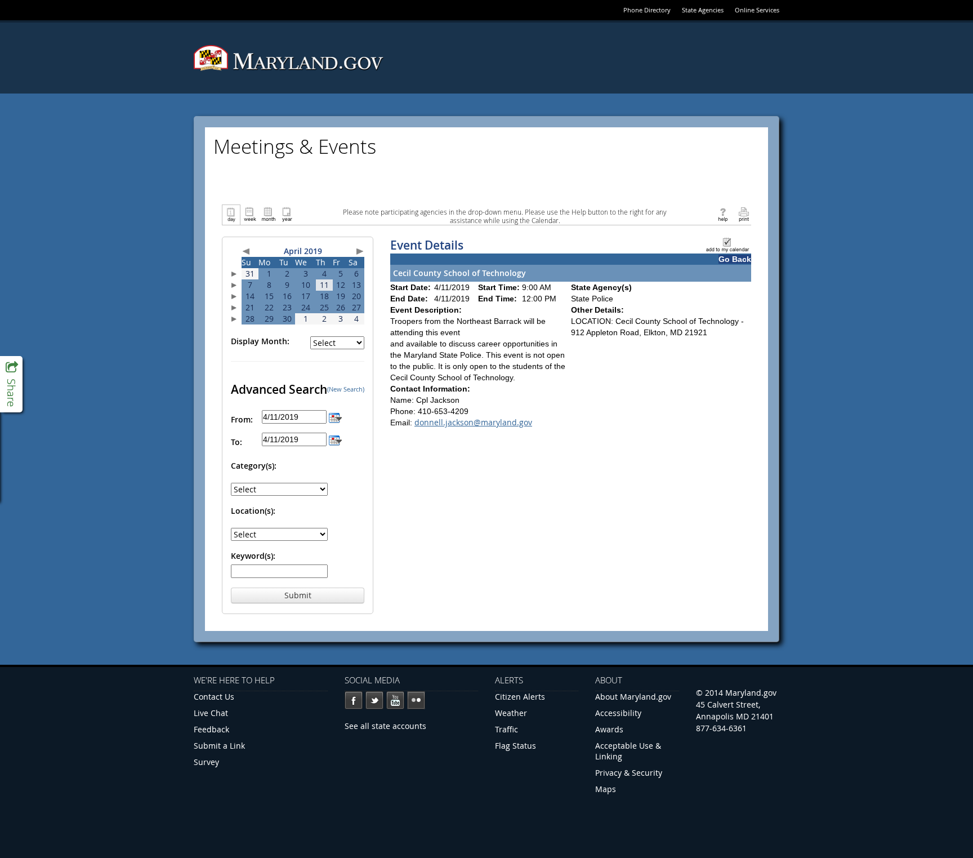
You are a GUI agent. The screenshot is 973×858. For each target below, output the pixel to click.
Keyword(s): (253, 555)
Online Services (757, 10)
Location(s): (253, 510)
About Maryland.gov (633, 696)
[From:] (335, 416)
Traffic (506, 729)
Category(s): (253, 465)
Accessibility (618, 713)
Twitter (374, 700)
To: (236, 442)
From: (242, 419)
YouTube (395, 700)
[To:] (335, 439)
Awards (609, 729)
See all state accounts (385, 726)
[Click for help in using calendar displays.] (722, 213)
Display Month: (260, 341)
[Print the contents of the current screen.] (743, 213)
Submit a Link (219, 745)
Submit (297, 595)
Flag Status (515, 745)
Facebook (354, 700)
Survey (206, 762)
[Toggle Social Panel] (11, 384)
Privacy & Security (628, 772)
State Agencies (703, 10)
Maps (605, 789)
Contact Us (214, 696)
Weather (511, 713)
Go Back (734, 259)
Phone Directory (647, 10)
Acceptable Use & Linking (628, 751)
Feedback (211, 729)
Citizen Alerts (520, 696)
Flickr (416, 700)
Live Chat (211, 713)
